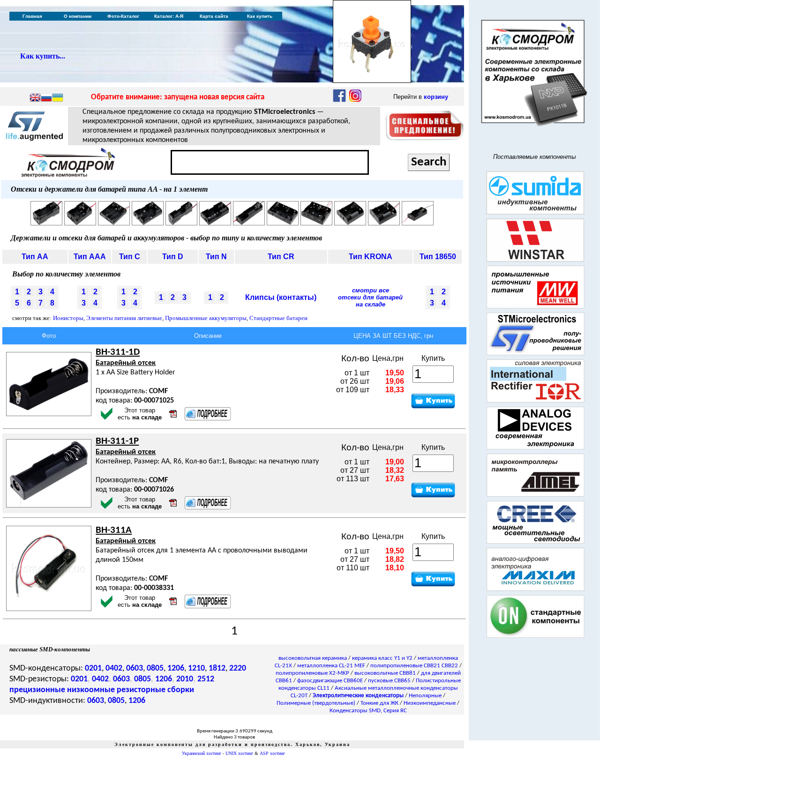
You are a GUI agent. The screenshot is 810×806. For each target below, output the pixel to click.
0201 (93, 668)
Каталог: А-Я (168, 16)
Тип (35, 257)
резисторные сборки (155, 690)
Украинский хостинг (201, 753)
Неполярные (425, 696)
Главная (32, 16)
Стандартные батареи (278, 317)
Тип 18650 (438, 257)
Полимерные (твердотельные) (316, 703)
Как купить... (42, 56)
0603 (134, 668)
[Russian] (46, 98)
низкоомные (91, 690)
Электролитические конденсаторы (358, 696)
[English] (35, 98)
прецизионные (37, 690)
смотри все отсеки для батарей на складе (370, 297)
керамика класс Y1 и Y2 (382, 658)
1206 (175, 668)
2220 (237, 668)
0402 (113, 668)
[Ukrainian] (57, 98)
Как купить (259, 16)
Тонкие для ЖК (379, 703)
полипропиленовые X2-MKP (312, 673)
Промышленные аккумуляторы (206, 317)
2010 (184, 679)
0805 (155, 668)
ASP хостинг (272, 753)
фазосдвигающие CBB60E (330, 681)
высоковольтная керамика (312, 658)
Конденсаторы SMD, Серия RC (368, 711)
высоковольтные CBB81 (385, 673)
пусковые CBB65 (389, 681)
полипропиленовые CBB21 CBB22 (414, 666)
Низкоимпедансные (430, 703)
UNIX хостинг (239, 753)
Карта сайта (214, 16)
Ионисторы (68, 317)
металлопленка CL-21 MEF (331, 666)
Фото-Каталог (123, 16)
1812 (217, 668)
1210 (196, 668)
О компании (77, 16)
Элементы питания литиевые (124, 317)
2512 (205, 679)
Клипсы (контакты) (280, 297)
